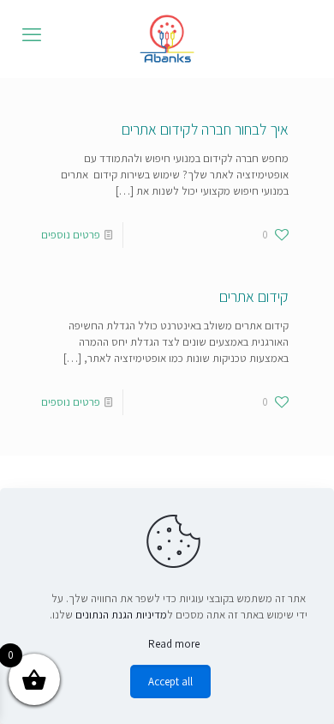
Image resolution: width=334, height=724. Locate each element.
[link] (167, 39)
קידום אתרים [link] (254, 296)
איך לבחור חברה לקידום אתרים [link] (205, 129)
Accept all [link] (170, 681)
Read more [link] (174, 644)
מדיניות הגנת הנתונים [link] (121, 614)
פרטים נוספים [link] (70, 234)
